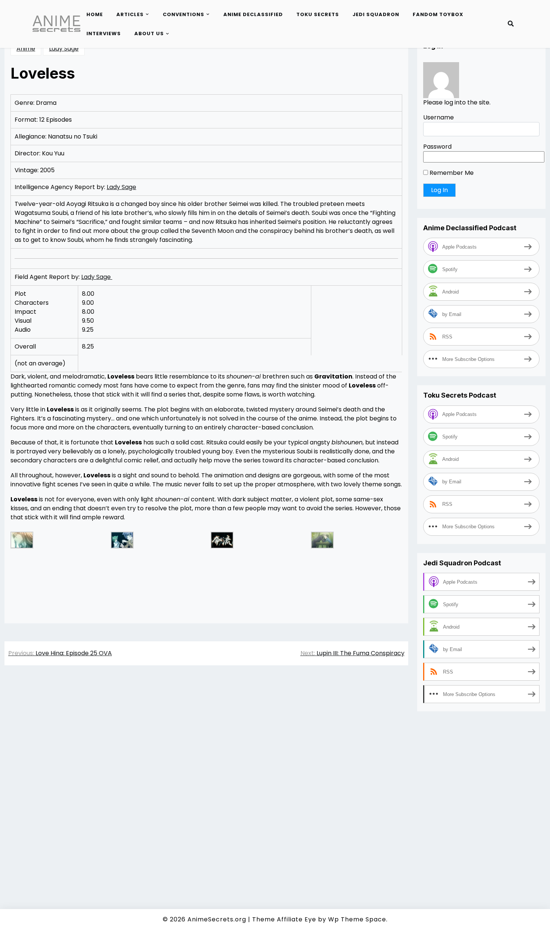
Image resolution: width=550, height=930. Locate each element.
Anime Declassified (253, 14)
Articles (130, 14)
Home (94, 14)
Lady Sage (64, 48)
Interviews (103, 33)
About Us (149, 33)
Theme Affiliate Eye (284, 919)
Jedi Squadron (375, 14)
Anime (25, 48)
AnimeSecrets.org (216, 919)
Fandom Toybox (438, 14)
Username (438, 117)
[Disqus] (206, 776)
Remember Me (451, 172)
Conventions (183, 14)
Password (437, 146)
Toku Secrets (317, 14)
